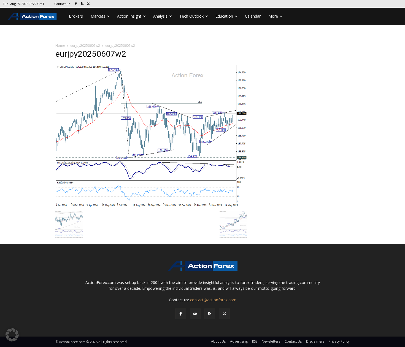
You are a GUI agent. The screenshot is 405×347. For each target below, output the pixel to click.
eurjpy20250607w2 (85, 45)
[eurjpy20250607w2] (151, 135)
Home (60, 45)
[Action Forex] (32, 16)
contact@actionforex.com (213, 299)
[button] (12, 335)
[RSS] (82, 4)
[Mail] (195, 313)
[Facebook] (76, 4)
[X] (88, 4)
